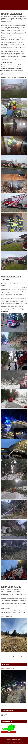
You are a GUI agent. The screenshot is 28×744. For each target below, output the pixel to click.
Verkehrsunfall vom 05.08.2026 (7, 668)
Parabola (15, 742)
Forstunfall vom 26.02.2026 (11, 587)
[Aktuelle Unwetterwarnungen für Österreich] (8, 732)
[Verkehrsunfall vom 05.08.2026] (13, 686)
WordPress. (20, 742)
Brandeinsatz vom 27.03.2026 (11, 14)
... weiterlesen (4, 705)
